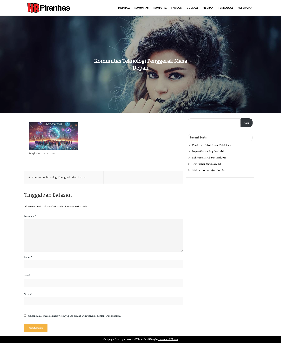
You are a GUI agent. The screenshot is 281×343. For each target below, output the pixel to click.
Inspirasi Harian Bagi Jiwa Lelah (208, 151)
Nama (28, 257)
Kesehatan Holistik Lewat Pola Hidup (211, 145)
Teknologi (225, 7)
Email (27, 275)
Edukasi (192, 7)
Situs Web (29, 294)
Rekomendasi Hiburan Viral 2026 (209, 157)
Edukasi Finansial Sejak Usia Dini (208, 170)
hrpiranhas (36, 153)
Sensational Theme (168, 339)
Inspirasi (124, 7)
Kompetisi (160, 7)
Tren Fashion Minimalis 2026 (206, 163)
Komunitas (141, 7)
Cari (246, 122)
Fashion (176, 7)
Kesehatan (244, 7)
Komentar (30, 216)
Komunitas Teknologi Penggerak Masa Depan (59, 177)
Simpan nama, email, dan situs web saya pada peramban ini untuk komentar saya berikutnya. (74, 315)
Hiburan (207, 7)
